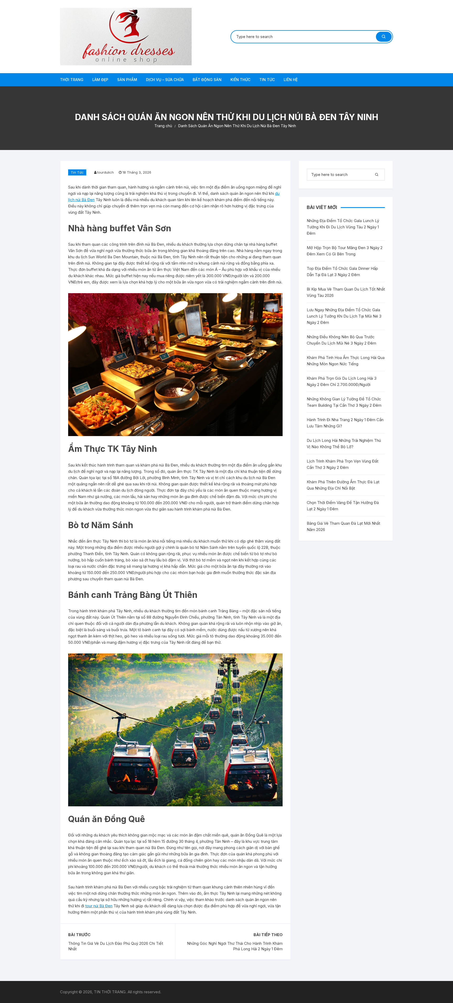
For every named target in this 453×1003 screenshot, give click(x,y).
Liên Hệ (291, 79)
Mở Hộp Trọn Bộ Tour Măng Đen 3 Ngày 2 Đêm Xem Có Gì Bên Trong (344, 250)
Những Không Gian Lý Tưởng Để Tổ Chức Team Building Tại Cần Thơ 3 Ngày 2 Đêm (344, 402)
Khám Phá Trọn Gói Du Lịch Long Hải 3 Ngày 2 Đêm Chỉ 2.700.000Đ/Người (341, 381)
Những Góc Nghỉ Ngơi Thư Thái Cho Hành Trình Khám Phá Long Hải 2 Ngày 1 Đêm (235, 946)
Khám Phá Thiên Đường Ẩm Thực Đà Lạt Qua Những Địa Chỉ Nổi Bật (343, 485)
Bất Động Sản (207, 79)
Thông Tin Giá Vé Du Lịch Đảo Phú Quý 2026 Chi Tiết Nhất (115, 946)
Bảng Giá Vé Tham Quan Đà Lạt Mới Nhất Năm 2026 (343, 526)
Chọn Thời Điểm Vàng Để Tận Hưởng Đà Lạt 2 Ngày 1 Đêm (343, 505)
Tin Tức (267, 79)
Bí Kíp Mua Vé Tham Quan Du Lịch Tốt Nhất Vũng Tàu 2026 (346, 292)
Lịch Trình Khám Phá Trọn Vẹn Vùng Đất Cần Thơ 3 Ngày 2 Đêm (342, 464)
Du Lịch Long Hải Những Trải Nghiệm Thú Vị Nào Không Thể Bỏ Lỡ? (344, 443)
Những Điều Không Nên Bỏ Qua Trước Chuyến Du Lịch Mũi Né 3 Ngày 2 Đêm (341, 340)
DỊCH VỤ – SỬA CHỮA (165, 79)
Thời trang (71, 79)
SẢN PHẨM (127, 79)
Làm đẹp (100, 79)
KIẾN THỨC (240, 79)
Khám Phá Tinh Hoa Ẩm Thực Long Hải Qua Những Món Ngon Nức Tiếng (346, 360)
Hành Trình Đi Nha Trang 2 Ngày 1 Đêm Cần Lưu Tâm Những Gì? (345, 422)
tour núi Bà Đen (98, 905)
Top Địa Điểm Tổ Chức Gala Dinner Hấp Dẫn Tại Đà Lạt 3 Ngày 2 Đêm (342, 271)
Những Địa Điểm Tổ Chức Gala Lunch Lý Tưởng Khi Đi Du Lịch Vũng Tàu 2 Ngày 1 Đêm (343, 227)
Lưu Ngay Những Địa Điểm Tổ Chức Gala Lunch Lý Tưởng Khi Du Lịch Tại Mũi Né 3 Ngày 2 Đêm (344, 316)
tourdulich (105, 172)
